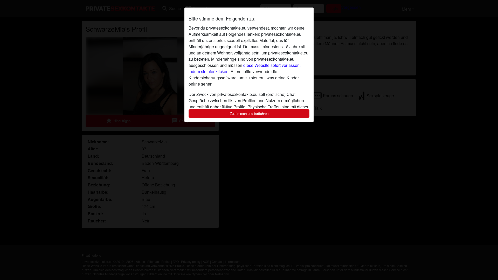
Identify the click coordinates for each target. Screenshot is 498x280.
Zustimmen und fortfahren (249, 113)
